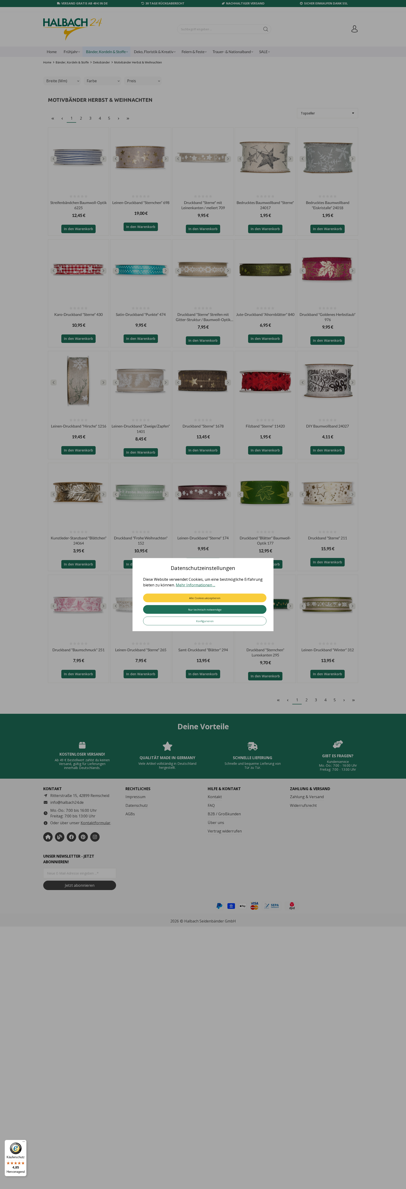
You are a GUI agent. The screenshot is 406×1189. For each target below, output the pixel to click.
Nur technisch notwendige (205, 609)
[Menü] (24, 1143)
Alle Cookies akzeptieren (204, 598)
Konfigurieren (205, 621)
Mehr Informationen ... (195, 584)
